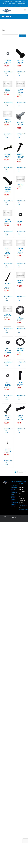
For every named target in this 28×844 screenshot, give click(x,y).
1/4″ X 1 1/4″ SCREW (20, 250)
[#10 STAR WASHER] (7, 53)
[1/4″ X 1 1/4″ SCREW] (20, 243)
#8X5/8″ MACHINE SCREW (8, 189)
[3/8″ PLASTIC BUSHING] (7, 342)
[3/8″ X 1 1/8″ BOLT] (7, 442)
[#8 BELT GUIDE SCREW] (20, 84)
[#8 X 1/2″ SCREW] (20, 115)
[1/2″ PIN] (20, 179)
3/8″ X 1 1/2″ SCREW (7, 417)
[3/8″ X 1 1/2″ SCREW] (7, 409)
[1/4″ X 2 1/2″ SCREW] (7, 276)
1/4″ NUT (20, 221)
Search (22, 36)
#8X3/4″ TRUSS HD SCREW (20, 156)
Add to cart (7, 73)
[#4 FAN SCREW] (7, 84)
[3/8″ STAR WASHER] (20, 342)
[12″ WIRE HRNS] (20, 275)
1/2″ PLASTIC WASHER (8, 220)
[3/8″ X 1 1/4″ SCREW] (20, 409)
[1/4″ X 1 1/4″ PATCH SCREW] (7, 243)
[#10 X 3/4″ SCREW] (20, 53)
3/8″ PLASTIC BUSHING (8, 350)
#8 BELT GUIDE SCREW (20, 90)
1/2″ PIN (20, 185)
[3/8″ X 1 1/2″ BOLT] (20, 375)
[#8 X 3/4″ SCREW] (7, 147)
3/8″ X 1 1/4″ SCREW (20, 417)
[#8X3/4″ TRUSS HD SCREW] (20, 147)
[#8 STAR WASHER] (7, 114)
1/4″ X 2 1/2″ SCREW (7, 285)
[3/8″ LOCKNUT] (20, 310)
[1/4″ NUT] (20, 214)
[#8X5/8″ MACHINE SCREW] (7, 181)
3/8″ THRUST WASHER (8, 384)
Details (10, 72)
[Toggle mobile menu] (25, 10)
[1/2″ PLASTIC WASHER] (7, 213)
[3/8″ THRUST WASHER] (7, 375)
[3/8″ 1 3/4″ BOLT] (7, 309)
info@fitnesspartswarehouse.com (17, 3)
